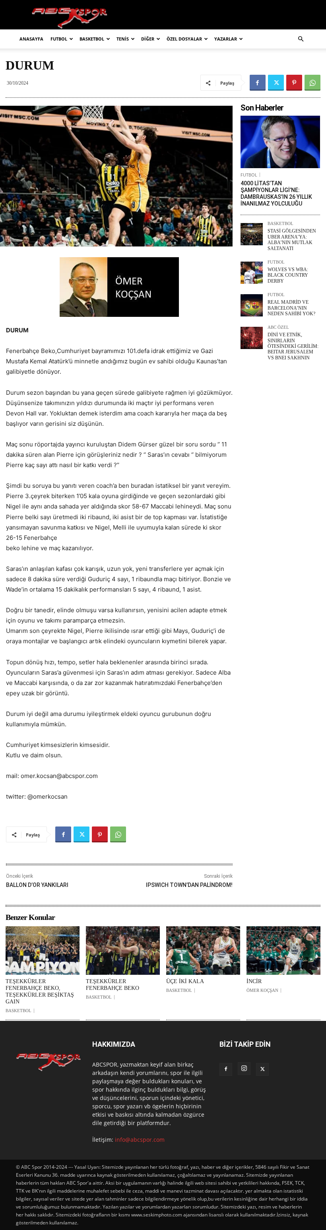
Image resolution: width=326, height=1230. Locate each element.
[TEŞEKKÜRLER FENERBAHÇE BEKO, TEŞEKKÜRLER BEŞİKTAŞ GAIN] (43, 950)
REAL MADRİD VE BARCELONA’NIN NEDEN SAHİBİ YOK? (291, 307)
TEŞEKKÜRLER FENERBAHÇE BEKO (112, 984)
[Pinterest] (294, 83)
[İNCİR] (283, 950)
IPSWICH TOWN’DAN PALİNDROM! (189, 885)
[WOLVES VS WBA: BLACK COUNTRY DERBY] (252, 273)
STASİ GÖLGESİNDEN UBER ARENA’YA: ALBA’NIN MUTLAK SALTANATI (292, 239)
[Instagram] (244, 1068)
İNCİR (254, 981)
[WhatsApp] (312, 83)
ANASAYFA (31, 39)
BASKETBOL (92, 39)
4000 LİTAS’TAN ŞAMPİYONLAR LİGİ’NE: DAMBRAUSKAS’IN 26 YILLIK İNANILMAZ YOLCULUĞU (276, 193)
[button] (300, 39)
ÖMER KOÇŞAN (262, 990)
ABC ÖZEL (278, 327)
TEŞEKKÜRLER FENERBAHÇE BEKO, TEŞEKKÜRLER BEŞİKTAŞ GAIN (40, 991)
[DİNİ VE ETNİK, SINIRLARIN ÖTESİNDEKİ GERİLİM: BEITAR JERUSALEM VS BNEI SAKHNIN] (252, 338)
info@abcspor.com (140, 1139)
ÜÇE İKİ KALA (185, 981)
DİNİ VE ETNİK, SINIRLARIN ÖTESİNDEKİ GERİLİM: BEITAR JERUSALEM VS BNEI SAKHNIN (293, 346)
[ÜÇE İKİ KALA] (203, 950)
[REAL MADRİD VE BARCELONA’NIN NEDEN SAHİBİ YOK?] (252, 305)
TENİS (122, 39)
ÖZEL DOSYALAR (184, 39)
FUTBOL (58, 39)
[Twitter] (276, 83)
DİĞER (147, 39)
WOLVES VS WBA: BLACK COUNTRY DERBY (288, 275)
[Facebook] (258, 83)
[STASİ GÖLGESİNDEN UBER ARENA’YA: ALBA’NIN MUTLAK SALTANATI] (252, 234)
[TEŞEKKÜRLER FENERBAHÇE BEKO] (123, 950)
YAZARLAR (225, 39)
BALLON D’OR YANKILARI (37, 885)
